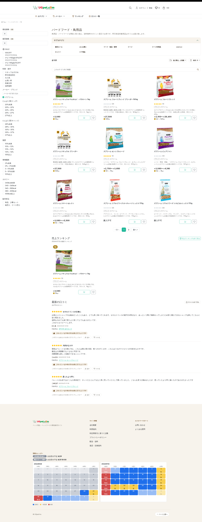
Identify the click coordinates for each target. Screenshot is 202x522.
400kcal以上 (10, 194)
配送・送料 (94, 441)
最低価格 (8, 29)
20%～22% (9, 107)
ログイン (142, 8)
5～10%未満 (10, 171)
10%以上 (8, 174)
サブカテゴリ (59, 40)
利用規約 (93, 429)
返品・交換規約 (95, 445)
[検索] (130, 7)
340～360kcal (10, 185)
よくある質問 (140, 429)
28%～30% (9, 127)
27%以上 (8, 115)
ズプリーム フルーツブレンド (68, 386)
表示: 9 (195, 60)
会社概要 (93, 425)
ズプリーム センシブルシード (68, 360)
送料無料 (8, 86)
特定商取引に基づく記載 (99, 433)
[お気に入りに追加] (93, 118)
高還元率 (8, 83)
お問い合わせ (140, 425)
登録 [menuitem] (150, 8)
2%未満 (8, 163)
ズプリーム (9, 97)
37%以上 (8, 135)
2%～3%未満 (10, 166)
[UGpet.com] (43, 7)
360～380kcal (10, 188)
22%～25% (9, 110)
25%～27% (9, 113)
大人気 (7, 78)
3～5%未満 (9, 169)
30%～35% (9, 130)
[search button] (198, 69)
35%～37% (9, 132)
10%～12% (9, 146)
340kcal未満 (10, 183)
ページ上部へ (163, 514)
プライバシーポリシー (98, 437)
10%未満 (8, 144)
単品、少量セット (12, 202)
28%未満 (8, 124)
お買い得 (8, 80)
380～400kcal (10, 191)
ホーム (3, 22)
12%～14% (9, 149)
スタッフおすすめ (12, 72)
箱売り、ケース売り (12, 205)
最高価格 (8, 39)
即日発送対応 (10, 75)
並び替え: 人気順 (178, 60)
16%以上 (8, 155)
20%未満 (8, 104)
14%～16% (9, 152)
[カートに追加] (84, 118)
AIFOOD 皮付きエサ (65, 329)
